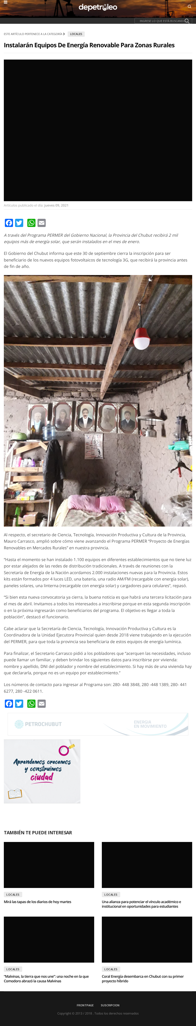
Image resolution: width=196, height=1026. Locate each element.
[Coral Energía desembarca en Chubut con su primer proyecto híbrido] (147, 940)
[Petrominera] (98, 724)
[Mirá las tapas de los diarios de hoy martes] (49, 865)
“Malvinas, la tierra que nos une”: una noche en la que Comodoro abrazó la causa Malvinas (46, 979)
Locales (76, 34)
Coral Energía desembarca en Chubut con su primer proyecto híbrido (143, 979)
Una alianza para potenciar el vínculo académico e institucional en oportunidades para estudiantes (141, 904)
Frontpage (85, 1005)
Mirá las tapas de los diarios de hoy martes (37, 901)
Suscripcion (110, 1005)
